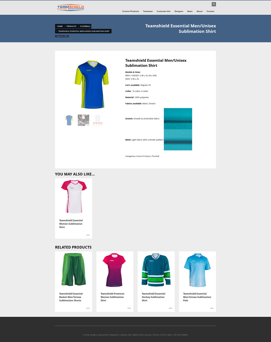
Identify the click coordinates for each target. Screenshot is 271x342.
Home (60, 26)
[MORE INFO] (88, 235)
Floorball (85, 26)
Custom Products (143, 156)
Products (71, 26)
